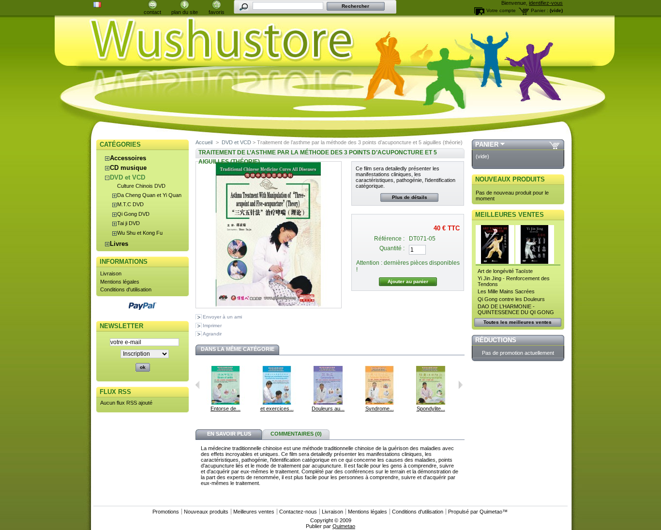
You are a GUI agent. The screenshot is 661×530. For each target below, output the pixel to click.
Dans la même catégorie (237, 349)
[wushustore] (330, 39)
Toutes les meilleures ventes (517, 322)
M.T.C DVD (130, 204)
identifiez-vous (546, 3)
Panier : (539, 10)
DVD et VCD (127, 177)
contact (152, 12)
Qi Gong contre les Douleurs (511, 299)
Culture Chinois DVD (141, 186)
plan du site (184, 12)
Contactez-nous (298, 512)
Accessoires (128, 158)
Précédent (197, 384)
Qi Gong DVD (133, 214)
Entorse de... (225, 408)
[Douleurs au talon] (328, 403)
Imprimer (212, 325)
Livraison (110, 273)
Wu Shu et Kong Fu (140, 233)
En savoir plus (229, 434)
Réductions (495, 340)
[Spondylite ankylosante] (430, 403)
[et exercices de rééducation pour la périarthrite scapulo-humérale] (276, 403)
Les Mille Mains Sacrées (506, 291)
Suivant (460, 384)
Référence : (389, 238)
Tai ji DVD (128, 223)
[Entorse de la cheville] (225, 403)
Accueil (203, 142)
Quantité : (392, 248)
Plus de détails (409, 197)
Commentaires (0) (296, 434)
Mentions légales (119, 282)
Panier (486, 144)
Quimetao (491, 512)
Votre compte (501, 10)
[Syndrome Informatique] (379, 403)
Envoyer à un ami (222, 316)
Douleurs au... (328, 408)
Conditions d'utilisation (125, 289)
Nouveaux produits (510, 179)
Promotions (165, 512)
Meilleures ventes (509, 214)
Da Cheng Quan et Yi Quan (149, 195)
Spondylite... (431, 408)
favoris (217, 12)
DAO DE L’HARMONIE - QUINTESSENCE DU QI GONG (516, 309)
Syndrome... (379, 408)
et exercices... (277, 408)
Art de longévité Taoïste (505, 271)
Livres (119, 243)
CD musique (128, 167)
